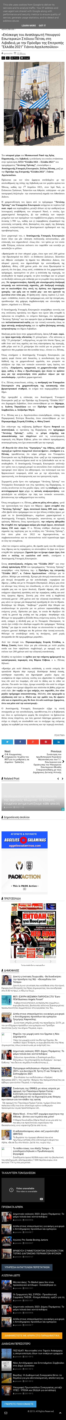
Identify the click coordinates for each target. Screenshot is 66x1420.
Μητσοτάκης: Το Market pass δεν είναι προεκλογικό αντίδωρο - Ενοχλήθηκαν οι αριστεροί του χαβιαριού (34, 1285)
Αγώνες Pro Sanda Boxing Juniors (30, 1239)
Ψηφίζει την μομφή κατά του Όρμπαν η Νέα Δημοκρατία (36, 1035)
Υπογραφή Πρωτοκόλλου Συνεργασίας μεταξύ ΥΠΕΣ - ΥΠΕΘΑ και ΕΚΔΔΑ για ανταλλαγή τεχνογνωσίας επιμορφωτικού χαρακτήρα (37, 1390)
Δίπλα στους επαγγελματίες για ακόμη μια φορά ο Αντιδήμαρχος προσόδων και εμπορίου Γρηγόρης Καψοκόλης (38, 1016)
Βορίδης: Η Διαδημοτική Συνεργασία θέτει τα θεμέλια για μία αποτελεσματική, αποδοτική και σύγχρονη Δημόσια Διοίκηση (38, 1378)
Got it (42, 25)
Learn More (29, 25)
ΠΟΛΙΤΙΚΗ (59, 735)
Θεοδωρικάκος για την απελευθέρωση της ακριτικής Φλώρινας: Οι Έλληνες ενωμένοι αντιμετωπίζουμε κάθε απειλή (32, 799)
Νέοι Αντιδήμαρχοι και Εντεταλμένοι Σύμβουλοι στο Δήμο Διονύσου (38, 1364)
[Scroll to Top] (60, 1413)
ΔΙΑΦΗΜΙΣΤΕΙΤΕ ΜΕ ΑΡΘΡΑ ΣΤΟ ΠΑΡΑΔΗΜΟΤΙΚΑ (32, 1335)
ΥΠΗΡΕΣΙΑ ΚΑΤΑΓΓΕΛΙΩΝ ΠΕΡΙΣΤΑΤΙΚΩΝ (27, 1267)
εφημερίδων (40, 965)
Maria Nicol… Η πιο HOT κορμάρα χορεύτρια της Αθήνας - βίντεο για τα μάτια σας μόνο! (38, 1115)
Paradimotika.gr (19, 1411)
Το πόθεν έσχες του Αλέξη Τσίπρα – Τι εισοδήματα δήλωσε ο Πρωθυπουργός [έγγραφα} (33, 1151)
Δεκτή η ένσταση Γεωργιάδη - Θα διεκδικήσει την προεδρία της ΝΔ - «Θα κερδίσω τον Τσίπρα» (37, 979)
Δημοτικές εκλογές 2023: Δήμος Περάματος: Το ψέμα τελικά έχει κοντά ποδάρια (38, 1052)
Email (26, 58)
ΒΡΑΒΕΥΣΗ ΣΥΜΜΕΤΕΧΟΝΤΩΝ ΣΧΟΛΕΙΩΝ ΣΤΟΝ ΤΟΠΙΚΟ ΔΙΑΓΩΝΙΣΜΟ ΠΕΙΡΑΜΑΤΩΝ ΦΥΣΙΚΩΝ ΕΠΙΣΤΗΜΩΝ (38, 1253)
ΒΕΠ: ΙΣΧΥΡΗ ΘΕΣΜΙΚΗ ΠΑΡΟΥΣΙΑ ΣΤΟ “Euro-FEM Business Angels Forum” (36, 998)
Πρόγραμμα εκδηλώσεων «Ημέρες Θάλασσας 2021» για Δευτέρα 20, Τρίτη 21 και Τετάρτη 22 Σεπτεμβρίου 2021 (37, 1071)
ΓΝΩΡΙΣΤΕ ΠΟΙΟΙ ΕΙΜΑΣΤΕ (19, 1404)
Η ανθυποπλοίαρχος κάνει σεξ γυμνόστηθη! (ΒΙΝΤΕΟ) (36, 1132)
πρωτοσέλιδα (28, 965)
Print (16, 58)
